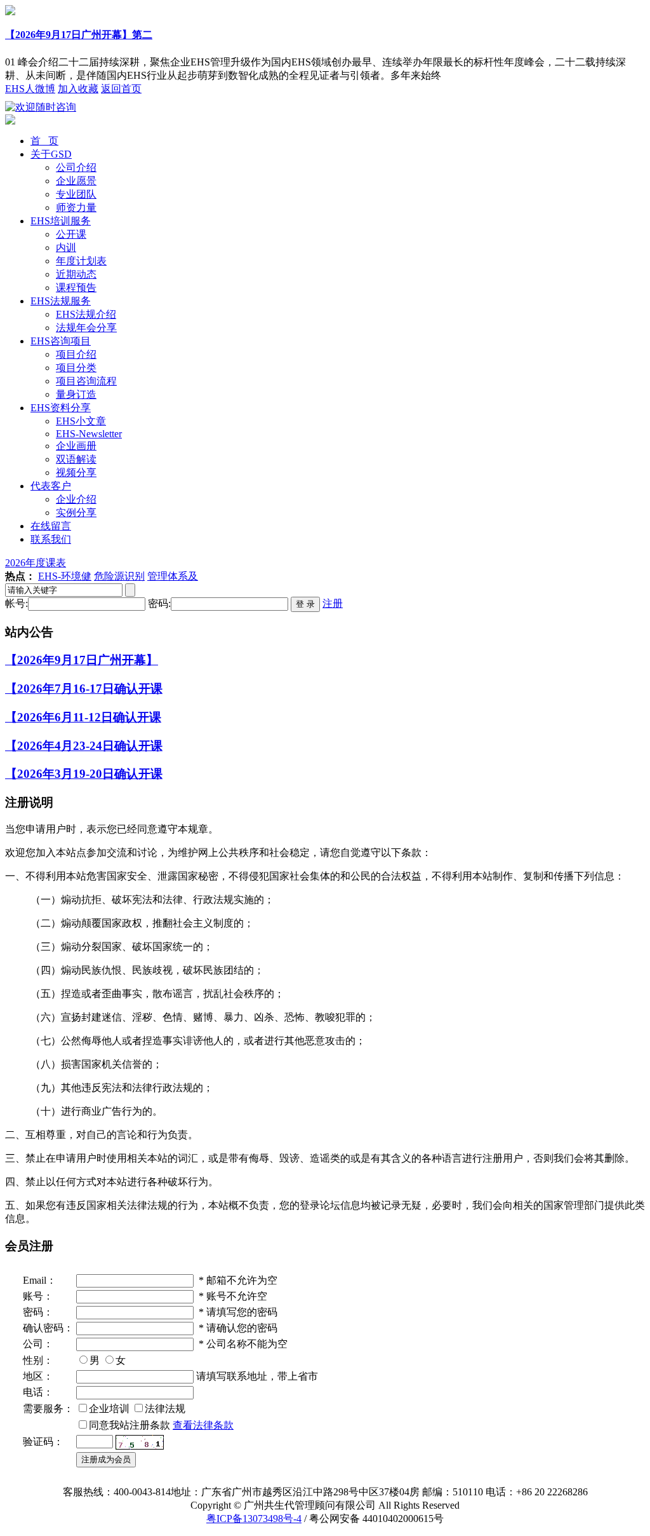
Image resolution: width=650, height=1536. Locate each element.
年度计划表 (81, 260)
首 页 (44, 140)
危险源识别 (119, 576)
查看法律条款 (203, 1425)
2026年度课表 (35, 562)
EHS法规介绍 (86, 314)
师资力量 (76, 207)
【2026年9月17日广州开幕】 (81, 660)
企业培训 (109, 1408)
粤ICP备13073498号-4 (254, 1518)
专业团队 (76, 194)
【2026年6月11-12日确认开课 (83, 717)
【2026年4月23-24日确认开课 (83, 745)
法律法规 (165, 1408)
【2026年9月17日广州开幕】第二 (78, 34)
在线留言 (50, 525)
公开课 (71, 234)
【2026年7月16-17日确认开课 (83, 688)
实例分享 (76, 512)
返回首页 (121, 88)
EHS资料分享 (60, 407)
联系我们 (50, 539)
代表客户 (50, 485)
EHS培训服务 (60, 220)
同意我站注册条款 (129, 1425)
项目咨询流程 (86, 381)
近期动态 (76, 274)
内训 (66, 247)
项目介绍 (76, 354)
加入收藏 (78, 88)
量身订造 (76, 394)
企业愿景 (76, 180)
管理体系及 (172, 576)
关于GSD (51, 154)
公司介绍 (76, 167)
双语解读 (76, 459)
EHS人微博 (30, 88)
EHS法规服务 (60, 301)
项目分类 (76, 367)
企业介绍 (76, 499)
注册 (332, 603)
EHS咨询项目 (60, 341)
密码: (159, 603)
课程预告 (76, 287)
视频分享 (76, 472)
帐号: (16, 603)
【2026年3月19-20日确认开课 (83, 773)
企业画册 (76, 445)
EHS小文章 (81, 421)
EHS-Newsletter (89, 433)
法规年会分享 (86, 327)
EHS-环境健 (64, 576)
